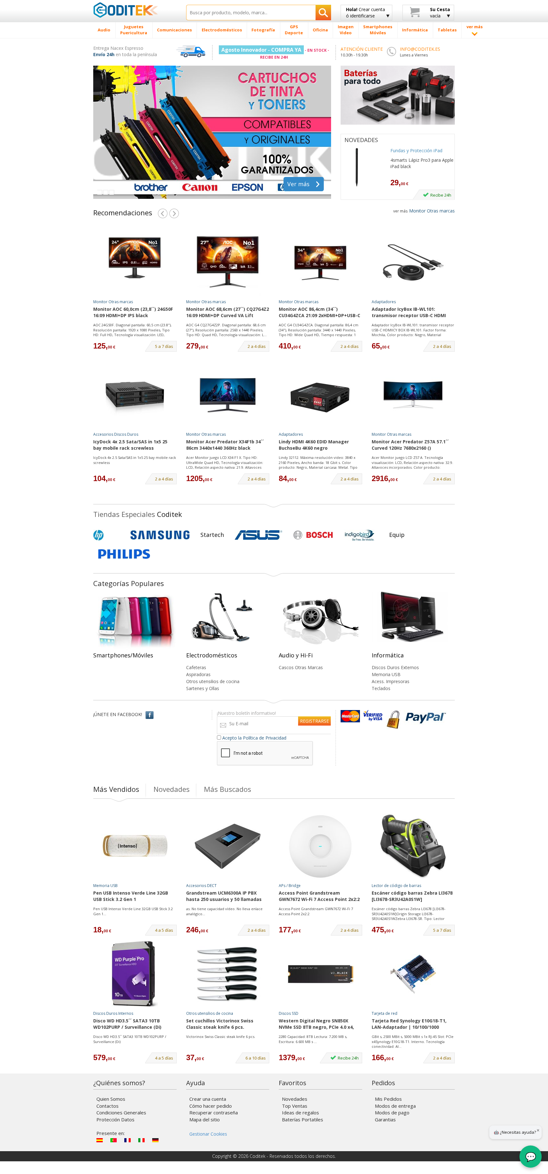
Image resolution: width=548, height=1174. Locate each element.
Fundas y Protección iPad (416, 150)
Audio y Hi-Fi (296, 655)
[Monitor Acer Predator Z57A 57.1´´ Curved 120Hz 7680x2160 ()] (413, 395)
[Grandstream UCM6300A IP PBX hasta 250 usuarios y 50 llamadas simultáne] (227, 846)
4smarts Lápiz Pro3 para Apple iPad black (421, 163)
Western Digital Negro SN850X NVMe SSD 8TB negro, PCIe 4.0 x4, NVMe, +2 (316, 1024)
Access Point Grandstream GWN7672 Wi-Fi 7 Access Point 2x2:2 (319, 896)
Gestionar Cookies (208, 1134)
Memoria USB (386, 674)
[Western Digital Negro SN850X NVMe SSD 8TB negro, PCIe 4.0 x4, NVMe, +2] (320, 974)
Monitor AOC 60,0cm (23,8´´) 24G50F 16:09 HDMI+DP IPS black (133, 312)
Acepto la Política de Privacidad (254, 738)
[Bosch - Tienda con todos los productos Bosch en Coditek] (313, 535)
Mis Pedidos (388, 1099)
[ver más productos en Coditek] (162, 212)
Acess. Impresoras (390, 681)
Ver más (298, 184)
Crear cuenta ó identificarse (365, 12)
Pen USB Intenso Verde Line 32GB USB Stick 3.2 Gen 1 (130, 896)
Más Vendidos (116, 789)
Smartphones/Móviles (123, 655)
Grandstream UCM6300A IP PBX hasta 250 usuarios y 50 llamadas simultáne (224, 896)
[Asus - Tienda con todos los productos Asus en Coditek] (258, 535)
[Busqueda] (323, 12)
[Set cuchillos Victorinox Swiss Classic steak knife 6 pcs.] (227, 974)
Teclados (381, 688)
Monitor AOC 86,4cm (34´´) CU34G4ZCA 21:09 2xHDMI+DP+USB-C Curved (319, 312)
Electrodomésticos (211, 655)
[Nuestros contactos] (391, 51)
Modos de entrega (395, 1106)
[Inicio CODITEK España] (135, 10)
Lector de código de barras (396, 885)
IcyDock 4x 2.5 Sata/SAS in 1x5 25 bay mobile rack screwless (130, 445)
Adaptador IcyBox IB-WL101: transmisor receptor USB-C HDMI (409, 312)
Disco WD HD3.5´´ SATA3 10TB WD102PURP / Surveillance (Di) (127, 1024)
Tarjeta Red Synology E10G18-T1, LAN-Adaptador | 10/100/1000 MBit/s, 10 (409, 1024)
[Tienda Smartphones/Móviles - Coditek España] (135, 621)
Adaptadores (384, 301)
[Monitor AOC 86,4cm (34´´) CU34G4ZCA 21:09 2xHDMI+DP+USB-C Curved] (320, 262)
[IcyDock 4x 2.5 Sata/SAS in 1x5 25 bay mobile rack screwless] (134, 395)
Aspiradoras (198, 674)
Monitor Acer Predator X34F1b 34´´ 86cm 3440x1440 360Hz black (225, 445)
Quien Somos (110, 1099)
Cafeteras (196, 667)
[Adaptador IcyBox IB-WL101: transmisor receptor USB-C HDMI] (413, 262)
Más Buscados (227, 789)
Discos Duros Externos (395, 667)
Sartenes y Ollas (202, 688)
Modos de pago (392, 1112)
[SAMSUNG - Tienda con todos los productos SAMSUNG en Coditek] (160, 535)
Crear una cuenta (207, 1099)
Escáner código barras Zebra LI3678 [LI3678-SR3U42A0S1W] (412, 896)
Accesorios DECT (201, 885)
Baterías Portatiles (302, 1119)
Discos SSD (288, 1013)
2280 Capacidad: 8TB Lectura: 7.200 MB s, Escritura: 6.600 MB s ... (313, 1039)
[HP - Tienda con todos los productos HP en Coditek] (109, 535)
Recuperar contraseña (213, 1112)
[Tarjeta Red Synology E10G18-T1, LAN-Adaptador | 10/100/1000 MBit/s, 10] (413, 974)
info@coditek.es (420, 49)
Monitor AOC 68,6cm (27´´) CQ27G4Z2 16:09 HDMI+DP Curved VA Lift (227, 312)
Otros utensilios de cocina (212, 681)
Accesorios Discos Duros (115, 434)
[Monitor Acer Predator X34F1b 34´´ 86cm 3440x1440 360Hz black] (227, 395)
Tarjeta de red (384, 1013)
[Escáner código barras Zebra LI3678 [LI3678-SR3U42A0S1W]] (413, 846)
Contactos (107, 1106)
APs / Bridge (290, 885)
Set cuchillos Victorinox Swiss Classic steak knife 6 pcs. (219, 1024)
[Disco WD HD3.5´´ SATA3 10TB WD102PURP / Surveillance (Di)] (134, 974)
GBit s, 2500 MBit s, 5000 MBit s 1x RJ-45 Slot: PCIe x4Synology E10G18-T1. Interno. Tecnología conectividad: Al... (412, 1041)
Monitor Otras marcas (424, 211)
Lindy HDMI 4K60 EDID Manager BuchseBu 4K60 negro (314, 445)
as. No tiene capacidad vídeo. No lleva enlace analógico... (224, 911)
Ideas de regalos (300, 1112)
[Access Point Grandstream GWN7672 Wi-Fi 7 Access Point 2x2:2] (320, 846)
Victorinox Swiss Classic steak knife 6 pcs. (220, 1036)
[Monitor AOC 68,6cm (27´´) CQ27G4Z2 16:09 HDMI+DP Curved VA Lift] (227, 262)
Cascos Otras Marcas (301, 667)
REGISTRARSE (314, 721)
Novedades (171, 789)
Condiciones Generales (121, 1112)
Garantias (385, 1119)
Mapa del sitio (204, 1119)
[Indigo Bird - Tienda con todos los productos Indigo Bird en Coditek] (359, 535)
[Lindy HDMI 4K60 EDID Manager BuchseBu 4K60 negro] (320, 395)
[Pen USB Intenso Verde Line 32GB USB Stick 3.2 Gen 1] (134, 846)
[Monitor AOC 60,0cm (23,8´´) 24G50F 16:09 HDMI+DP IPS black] (134, 262)
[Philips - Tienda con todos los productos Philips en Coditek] (124, 554)
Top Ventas (294, 1106)
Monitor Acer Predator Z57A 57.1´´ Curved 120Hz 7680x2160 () (410, 445)
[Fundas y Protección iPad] (364, 167)
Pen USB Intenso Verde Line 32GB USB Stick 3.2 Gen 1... (133, 911)
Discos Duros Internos (113, 1013)
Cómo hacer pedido (210, 1106)
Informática (388, 655)
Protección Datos (115, 1119)
